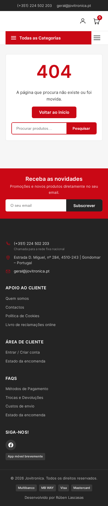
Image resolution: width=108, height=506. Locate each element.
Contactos (15, 307)
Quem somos (17, 298)
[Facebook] (11, 445)
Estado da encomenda (25, 361)
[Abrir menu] (96, 37)
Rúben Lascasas (70, 497)
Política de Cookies (22, 316)
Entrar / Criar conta (23, 352)
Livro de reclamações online (31, 324)
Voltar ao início (54, 112)
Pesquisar (81, 128)
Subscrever (84, 205)
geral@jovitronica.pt (74, 5)
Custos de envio (20, 406)
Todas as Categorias (40, 38)
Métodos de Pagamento (27, 388)
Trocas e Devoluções (24, 397)
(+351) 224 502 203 (34, 5)
